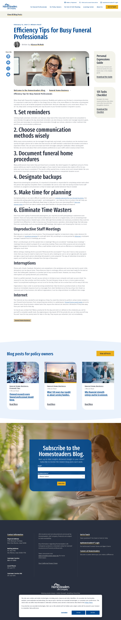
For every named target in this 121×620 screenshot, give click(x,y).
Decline (93, 612)
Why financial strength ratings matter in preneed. (96, 393)
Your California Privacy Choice (48, 563)
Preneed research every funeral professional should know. (22, 397)
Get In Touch (85, 534)
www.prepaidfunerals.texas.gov (49, 556)
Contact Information (15, 534)
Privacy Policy (88, 602)
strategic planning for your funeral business (69, 198)
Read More (14, 404)
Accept (78, 612)
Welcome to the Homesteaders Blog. (30, 90)
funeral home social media (73, 302)
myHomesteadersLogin (89, 543)
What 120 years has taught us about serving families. (59, 393)
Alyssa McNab (37, 44)
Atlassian (78, 236)
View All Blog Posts (14, 14)
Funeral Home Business (59, 90)
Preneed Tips (15, 388)
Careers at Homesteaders (90, 551)
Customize (64, 612)
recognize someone (31, 236)
